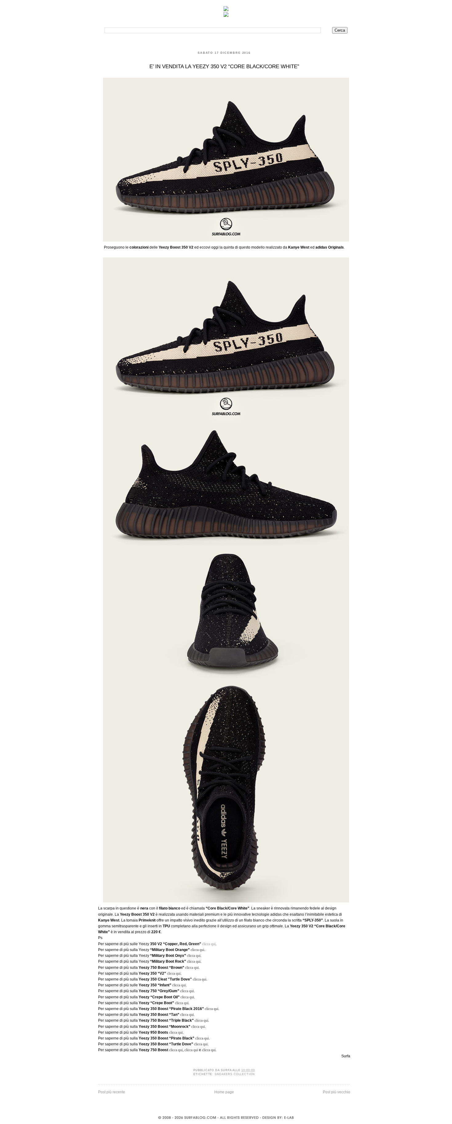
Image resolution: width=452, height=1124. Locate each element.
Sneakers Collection (235, 1074)
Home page (224, 1092)
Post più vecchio (336, 1092)
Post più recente (111, 1092)
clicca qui (209, 944)
